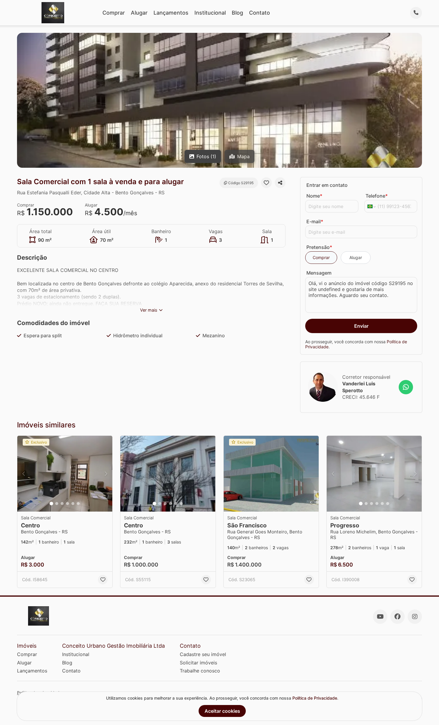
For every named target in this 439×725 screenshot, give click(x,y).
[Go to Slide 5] (72, 503)
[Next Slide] (106, 474)
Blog (237, 13)
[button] (64, 474)
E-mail (314, 221)
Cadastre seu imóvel (203, 654)
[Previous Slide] (23, 474)
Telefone (377, 196)
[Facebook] (397, 616)
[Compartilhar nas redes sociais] (280, 182)
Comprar (113, 13)
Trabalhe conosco (200, 671)
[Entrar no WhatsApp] (406, 387)
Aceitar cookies (222, 711)
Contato (259, 13)
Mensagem (318, 272)
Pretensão (319, 247)
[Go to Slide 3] (62, 503)
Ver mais (148, 310)
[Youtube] (380, 616)
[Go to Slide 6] (78, 503)
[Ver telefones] (416, 13)
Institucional (210, 13)
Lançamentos (171, 13)
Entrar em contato (327, 185)
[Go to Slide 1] (51, 503)
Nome (314, 196)
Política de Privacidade (314, 698)
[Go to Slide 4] (67, 503)
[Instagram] (415, 616)
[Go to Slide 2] (56, 503)
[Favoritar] (266, 182)
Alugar (139, 13)
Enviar (361, 326)
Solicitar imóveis (198, 663)
